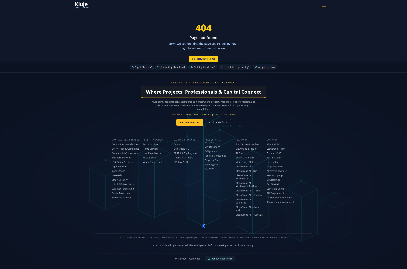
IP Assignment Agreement (280, 201)
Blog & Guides (274, 157)
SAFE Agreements (276, 193)
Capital (177, 144)
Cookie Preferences (209, 237)
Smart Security (120, 179)
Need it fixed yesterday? (236, 67)
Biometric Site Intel (122, 197)
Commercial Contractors (125, 153)
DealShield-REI (181, 148)
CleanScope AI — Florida (249, 195)
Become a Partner (190, 122)
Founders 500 (274, 153)
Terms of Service (169, 237)
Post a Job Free (151, 144)
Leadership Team (276, 148)
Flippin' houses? (143, 67)
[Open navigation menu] (324, 5)
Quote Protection (121, 193)
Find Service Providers (247, 144)
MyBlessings (273, 179)
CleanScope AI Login (246, 170)
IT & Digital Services (122, 162)
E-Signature (211, 151)
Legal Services (119, 166)
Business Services (121, 157)
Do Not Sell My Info (229, 237)
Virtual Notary (212, 146)
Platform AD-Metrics (279, 237)
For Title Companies (215, 155)
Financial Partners (183, 157)
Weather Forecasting (123, 188)
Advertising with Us (277, 170)
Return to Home (206, 58)
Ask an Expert (150, 157)
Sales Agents (211, 164)
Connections (118, 170)
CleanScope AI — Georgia (249, 214)
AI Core (239, 153)
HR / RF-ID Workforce (123, 184)
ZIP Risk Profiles (182, 162)
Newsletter (272, 162)
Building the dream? (204, 67)
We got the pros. (266, 67)
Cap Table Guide (275, 188)
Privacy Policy (153, 237)
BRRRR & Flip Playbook (186, 153)
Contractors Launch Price (125, 144)
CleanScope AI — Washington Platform (247, 184)
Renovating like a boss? (172, 67)
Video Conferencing (153, 162)
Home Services (151, 148)
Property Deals (212, 160)
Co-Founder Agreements (280, 197)
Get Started (273, 184)
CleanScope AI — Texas (248, 190)
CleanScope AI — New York (247, 209)
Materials (117, 175)
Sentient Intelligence (189, 258)
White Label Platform (247, 162)
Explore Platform (218, 122)
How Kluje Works (152, 153)
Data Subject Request (188, 237)
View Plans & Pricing (246, 148)
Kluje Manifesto (275, 166)
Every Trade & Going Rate (125, 148)
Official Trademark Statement (132, 237)
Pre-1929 (209, 169)
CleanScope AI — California (245, 201)
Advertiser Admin (260, 237)
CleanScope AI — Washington (245, 177)
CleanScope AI (243, 166)
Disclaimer (245, 237)
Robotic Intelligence (221, 258)
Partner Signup (275, 175)
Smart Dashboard (245, 157)
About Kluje (273, 144)
